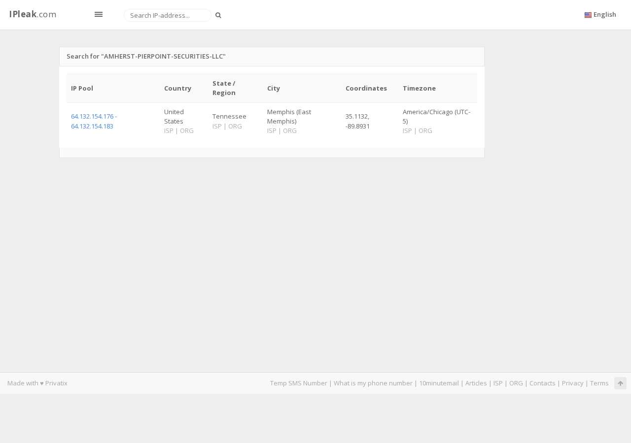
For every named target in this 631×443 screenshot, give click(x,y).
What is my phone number (373, 383)
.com (32, 14)
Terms (599, 383)
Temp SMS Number (298, 383)
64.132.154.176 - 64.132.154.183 (94, 121)
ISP (498, 383)
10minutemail (439, 383)
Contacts (542, 383)
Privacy (573, 383)
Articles (476, 383)
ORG (516, 383)
